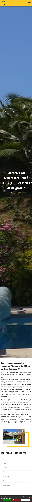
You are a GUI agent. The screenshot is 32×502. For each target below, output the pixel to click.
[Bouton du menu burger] (29, 3)
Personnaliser (25, 500)
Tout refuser (16, 500)
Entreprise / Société (17, 459)
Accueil (13, 192)
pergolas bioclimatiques (8, 401)
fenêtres (24, 384)
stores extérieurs (8, 402)
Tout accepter (7, 500)
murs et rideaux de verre (14, 404)
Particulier (6, 459)
